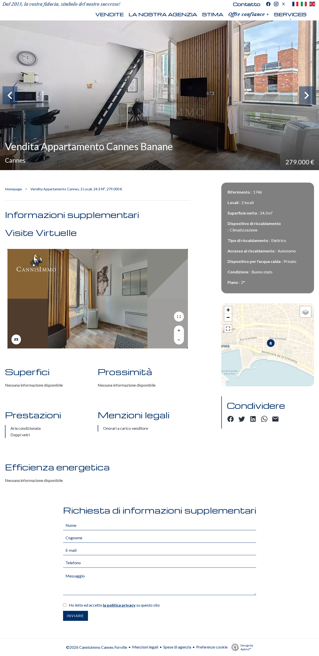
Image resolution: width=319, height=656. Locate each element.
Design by (246, 647)
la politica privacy (119, 605)
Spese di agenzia (177, 647)
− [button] (228, 317)
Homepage (13, 189)
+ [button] (228, 310)
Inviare (75, 616)
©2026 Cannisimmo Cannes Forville (96, 647)
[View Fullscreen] (228, 328)
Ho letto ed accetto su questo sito (114, 605)
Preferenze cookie (212, 647)
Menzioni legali (145, 647)
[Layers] (305, 311)
